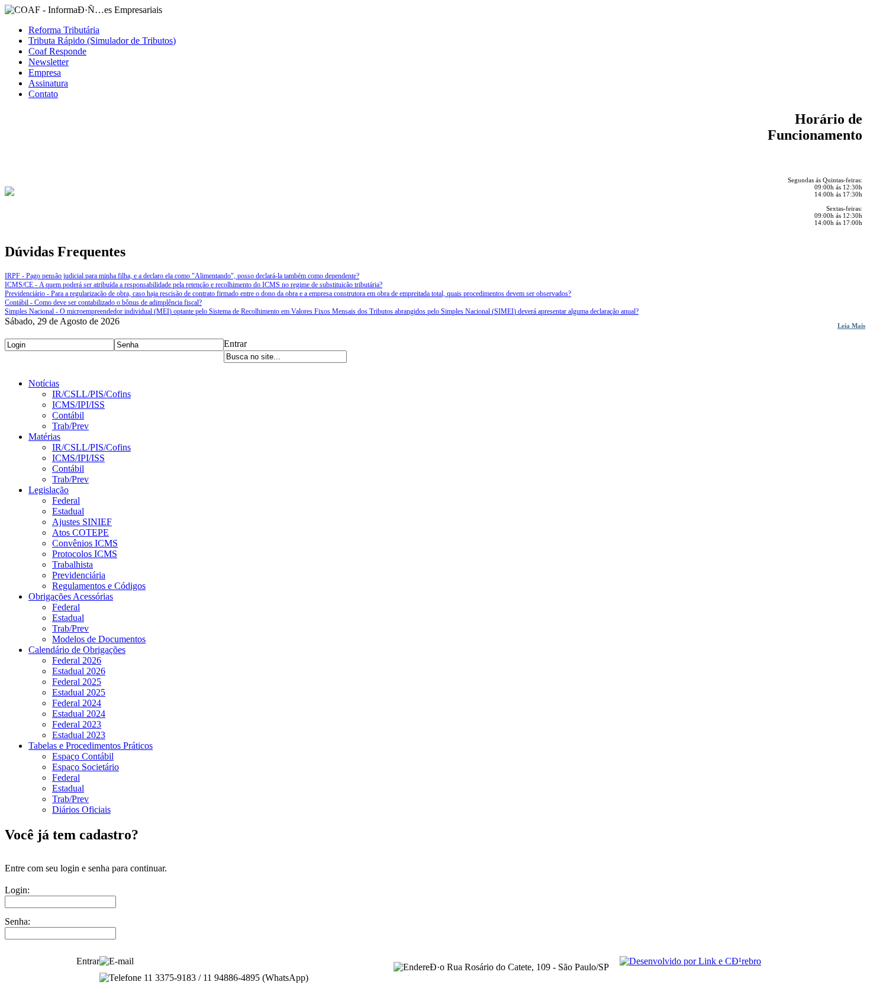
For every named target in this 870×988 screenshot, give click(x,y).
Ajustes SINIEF (82, 522)
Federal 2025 (76, 682)
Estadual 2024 (78, 714)
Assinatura (48, 83)
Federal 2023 (76, 724)
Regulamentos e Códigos (99, 586)
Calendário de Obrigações (76, 650)
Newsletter (48, 62)
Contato (43, 94)
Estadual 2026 (78, 671)
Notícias (43, 383)
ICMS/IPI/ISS (78, 405)
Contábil (68, 415)
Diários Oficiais (81, 809)
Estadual (68, 511)
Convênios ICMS (85, 543)
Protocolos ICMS (84, 554)
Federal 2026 (76, 660)
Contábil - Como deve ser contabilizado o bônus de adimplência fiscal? (103, 302)
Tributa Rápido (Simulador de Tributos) (102, 41)
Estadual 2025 (78, 692)
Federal (66, 500)
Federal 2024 (76, 703)
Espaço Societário (85, 767)
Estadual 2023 (78, 735)
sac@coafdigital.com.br (180, 961)
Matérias (44, 437)
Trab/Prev (70, 426)
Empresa (44, 72)
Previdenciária (78, 575)
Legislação (48, 490)
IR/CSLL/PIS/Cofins (91, 394)
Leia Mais (851, 325)
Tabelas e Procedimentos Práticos (90, 746)
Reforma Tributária (63, 30)
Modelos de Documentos (99, 639)
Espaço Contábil (83, 756)
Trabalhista (72, 564)
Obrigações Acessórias (70, 596)
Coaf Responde (57, 51)
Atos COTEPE (80, 532)
